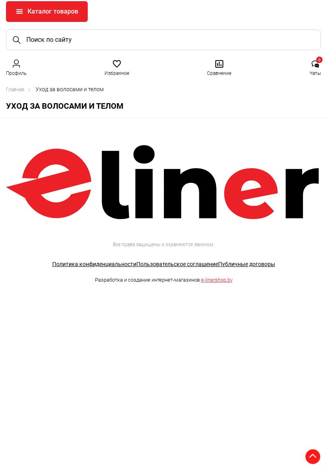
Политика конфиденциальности (94, 264)
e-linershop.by (216, 280)
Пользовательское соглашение (177, 264)
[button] (16, 67)
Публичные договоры (246, 264)
